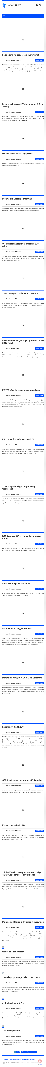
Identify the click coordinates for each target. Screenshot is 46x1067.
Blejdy (41, 1064)
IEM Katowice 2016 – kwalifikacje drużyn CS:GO (21, 537)
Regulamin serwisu (15, 1059)
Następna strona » (30, 1052)
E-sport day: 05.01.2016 (13, 825)
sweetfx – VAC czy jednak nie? (17, 628)
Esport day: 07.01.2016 (13, 727)
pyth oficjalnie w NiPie (13, 1003)
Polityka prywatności (28, 1059)
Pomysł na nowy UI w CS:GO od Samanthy (22, 678)
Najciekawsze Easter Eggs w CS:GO (19, 154)
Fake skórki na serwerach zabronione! (20, 55)
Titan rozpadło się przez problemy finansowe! (18, 487)
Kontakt (6, 1059)
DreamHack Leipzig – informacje (18, 199)
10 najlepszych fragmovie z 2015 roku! (21, 977)
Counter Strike (39, 60)
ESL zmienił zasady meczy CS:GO (18, 439)
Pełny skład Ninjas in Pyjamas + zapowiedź (23, 922)
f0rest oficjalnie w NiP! (13, 952)
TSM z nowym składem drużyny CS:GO (20, 293)
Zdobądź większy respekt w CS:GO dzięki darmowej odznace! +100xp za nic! (22, 873)
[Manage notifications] (40, 1061)
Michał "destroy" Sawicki (13, 60)
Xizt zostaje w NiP (11, 1030)
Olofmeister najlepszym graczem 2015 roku (21, 245)
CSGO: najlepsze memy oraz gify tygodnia (22, 780)
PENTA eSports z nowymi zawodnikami (21, 390)
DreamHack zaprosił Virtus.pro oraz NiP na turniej (22, 105)
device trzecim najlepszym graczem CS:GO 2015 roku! (23, 341)
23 (22, 1052)
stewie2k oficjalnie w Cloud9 (16, 583)
